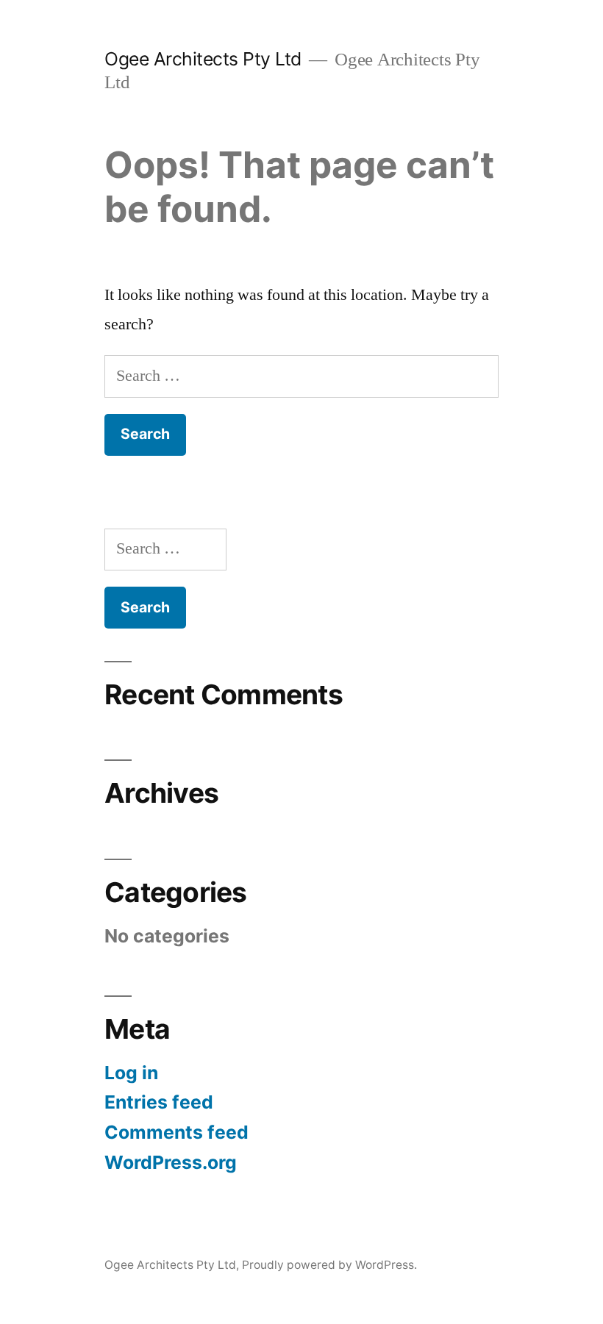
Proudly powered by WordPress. (329, 1265)
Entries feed (158, 1102)
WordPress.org (170, 1162)
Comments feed (176, 1132)
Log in (131, 1073)
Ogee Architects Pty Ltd (203, 59)
